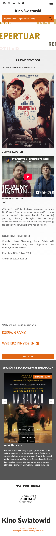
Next (51, 401)
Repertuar (17, 67)
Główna (5, 67)
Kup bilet (28, 356)
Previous (4, 401)
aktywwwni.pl (37, 530)
